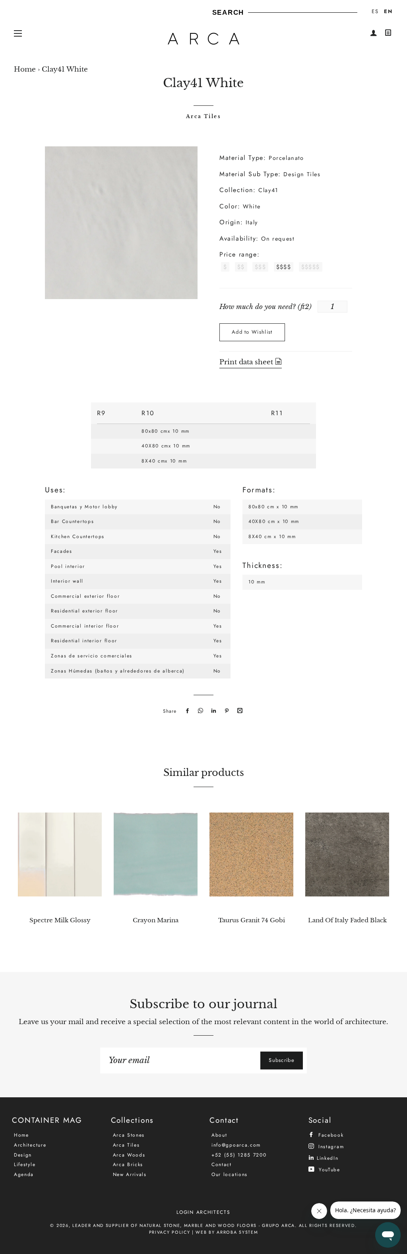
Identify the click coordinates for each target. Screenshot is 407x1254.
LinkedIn (326, 1158)
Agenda (24, 1174)
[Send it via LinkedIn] (212, 711)
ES (375, 11)
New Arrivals (130, 1174)
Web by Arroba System (227, 1232)
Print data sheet (247, 362)
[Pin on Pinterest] (225, 711)
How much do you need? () (265, 307)
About (219, 1135)
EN (388, 11)
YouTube (328, 1169)
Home (25, 69)
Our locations (229, 1174)
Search (228, 12)
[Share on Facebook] (186, 711)
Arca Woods (129, 1155)
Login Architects (203, 1212)
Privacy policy (169, 1232)
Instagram (330, 1146)
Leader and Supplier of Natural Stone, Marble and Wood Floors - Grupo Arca (183, 1225)
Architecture (30, 1145)
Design (23, 1155)
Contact (221, 1164)
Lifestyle (24, 1164)
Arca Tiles (203, 116)
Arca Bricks (128, 1164)
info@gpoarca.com (236, 1145)
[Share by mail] (238, 711)
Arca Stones (129, 1135)
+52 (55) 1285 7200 (239, 1155)
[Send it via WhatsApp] (199, 711)
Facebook (329, 1135)
